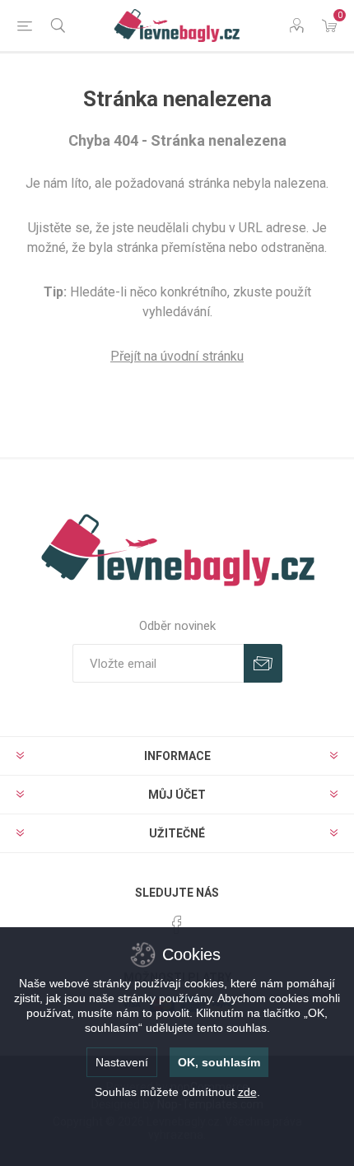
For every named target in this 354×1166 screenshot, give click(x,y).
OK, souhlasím (219, 1062)
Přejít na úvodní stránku (177, 356)
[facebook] (177, 925)
